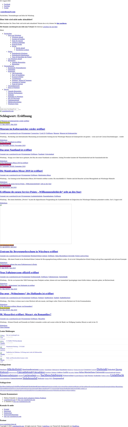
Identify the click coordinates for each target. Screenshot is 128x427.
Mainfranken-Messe (44, 175)
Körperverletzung (9, 375)
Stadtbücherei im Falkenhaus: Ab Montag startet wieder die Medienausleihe (24, 352)
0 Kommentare (25, 133)
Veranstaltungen (9, 66)
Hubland (41, 298)
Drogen (119, 369)
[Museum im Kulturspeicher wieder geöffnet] (14, 121)
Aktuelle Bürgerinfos (18, 62)
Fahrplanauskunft (13, 100)
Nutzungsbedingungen (11, 414)
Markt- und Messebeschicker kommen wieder (17, 358)
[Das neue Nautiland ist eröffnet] (10, 142)
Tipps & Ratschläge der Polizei (22, 57)
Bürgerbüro (15, 64)
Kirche (14, 46)
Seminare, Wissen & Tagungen (22, 80)
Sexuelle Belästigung (79, 375)
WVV (51, 378)
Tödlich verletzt (105, 375)
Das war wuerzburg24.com (12, 335)
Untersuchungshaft (16, 378)
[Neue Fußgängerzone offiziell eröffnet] (18, 264)
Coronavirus (35, 133)
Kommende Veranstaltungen (17, 68)
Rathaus (38, 375)
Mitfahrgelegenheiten (14, 102)
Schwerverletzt (68, 375)
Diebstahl (102, 369)
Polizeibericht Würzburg (19, 53)
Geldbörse (60, 372)
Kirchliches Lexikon (22, 50)
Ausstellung (41, 369)
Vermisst (47, 378)
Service (6, 89)
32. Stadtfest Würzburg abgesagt (14, 341)
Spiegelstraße (63, 277)
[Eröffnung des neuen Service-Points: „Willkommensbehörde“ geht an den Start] (25, 184)
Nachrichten (8, 33)
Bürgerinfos (12, 60)
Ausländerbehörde (36, 196)
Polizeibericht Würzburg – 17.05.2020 (15, 346)
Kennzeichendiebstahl (110, 372)
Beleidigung (71, 369)
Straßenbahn (97, 375)
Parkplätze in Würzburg (15, 96)
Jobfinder (11, 95)
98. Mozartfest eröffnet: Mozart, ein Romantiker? (25, 314)
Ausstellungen (16, 78)
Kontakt (6, 409)
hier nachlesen (61, 23)
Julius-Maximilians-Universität (64, 256)
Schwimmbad (49, 154)
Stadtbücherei (48, 298)
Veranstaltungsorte (14, 86)
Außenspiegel (56, 369)
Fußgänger (53, 372)
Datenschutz (8, 413)
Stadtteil (56, 298)
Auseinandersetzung (30, 369)
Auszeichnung (48, 369)
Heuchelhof (71, 372)
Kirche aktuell (20, 48)
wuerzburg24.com (7, 12)
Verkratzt (41, 378)
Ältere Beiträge (5, 327)
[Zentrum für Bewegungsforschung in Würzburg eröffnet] (36, 243)
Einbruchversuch (13, 372)
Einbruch (4, 372)
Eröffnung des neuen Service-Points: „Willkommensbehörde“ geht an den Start (40, 192)
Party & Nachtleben (18, 75)
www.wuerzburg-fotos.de (8, 424)
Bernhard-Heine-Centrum (39, 256)
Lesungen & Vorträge (19, 82)
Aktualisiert (3, 369)
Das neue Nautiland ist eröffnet (16, 150)
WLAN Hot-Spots (14, 98)
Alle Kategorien (17, 73)
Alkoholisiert (14, 369)
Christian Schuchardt (79, 369)
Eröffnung (49, 133)
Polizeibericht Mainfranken (20, 55)
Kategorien (11, 71)
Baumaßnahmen (48, 196)
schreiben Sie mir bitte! (50, 27)
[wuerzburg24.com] (64, 111)
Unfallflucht (117, 375)
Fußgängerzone (53, 277)
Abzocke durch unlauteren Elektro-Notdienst (32, 398)
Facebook (7, 4)
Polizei (10, 51)
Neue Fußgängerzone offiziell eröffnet (19, 272)
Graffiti (65, 372)
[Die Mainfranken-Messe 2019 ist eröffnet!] (14, 163)
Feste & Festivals (17, 84)
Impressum (7, 411)
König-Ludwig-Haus (82, 256)
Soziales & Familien (18, 39)
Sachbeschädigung (51, 375)
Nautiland (41, 154)
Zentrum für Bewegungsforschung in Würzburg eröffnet (29, 251)
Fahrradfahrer (39, 372)
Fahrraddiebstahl (25, 372)
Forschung (48, 372)
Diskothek (111, 369)
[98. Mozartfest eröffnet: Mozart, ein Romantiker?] (16, 306)
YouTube (7, 6)
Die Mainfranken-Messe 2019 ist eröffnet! (21, 171)
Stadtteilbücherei (65, 298)
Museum (56, 133)
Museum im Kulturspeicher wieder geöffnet (22, 129)
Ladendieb (20, 375)
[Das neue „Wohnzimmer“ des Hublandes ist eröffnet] (17, 285)
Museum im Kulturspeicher (68, 133)
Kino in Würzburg (14, 87)
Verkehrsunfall (30, 378)
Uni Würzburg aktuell (15, 59)
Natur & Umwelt (17, 41)
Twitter (6, 8)
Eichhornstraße (35, 277)
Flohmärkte (11, 69)
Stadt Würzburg (88, 375)
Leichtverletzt (30, 375)
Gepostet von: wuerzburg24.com (10, 133)
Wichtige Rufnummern (15, 93)
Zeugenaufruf (58, 378)
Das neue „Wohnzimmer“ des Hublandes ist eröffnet (27, 293)
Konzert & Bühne (17, 77)
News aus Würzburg (14, 35)
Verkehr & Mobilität (18, 42)
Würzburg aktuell (17, 37)
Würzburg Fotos (13, 104)
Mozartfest (41, 319)
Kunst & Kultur (17, 44)
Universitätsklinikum (5, 378)
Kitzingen (118, 372)
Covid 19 (42, 133)
